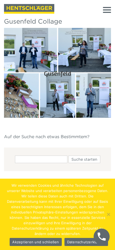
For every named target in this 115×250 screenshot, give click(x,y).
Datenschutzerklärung (86, 242)
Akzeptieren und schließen (35, 242)
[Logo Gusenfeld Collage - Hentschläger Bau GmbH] (29, 9)
